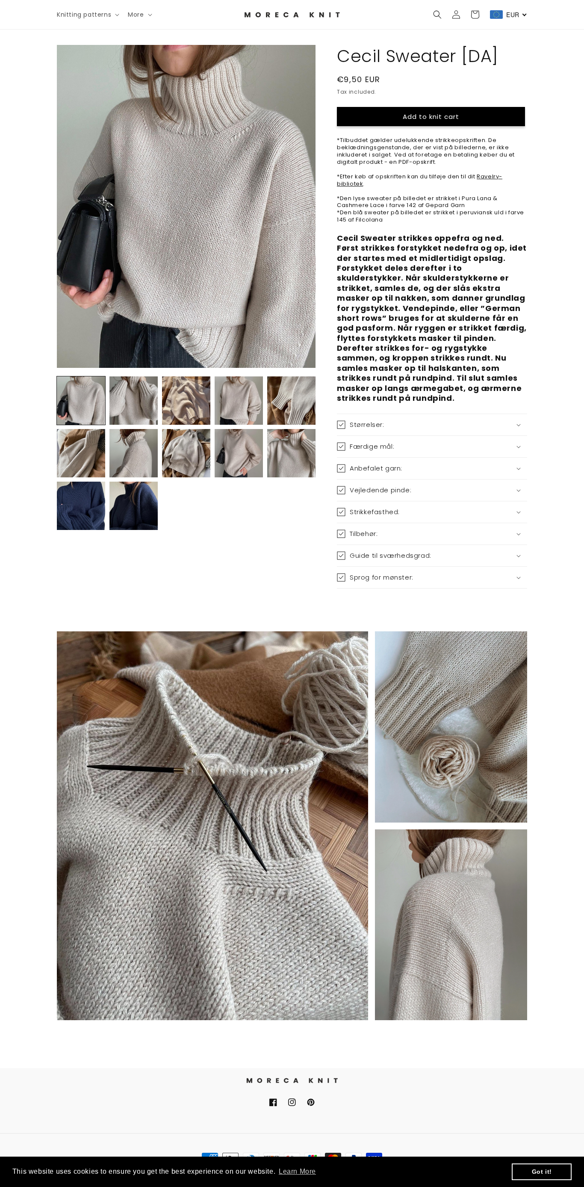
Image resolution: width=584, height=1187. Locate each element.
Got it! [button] (542, 1171)
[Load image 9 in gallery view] (239, 453)
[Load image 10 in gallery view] (291, 453)
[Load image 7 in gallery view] (133, 453)
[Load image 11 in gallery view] (81, 506)
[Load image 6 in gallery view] (81, 453)
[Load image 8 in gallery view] (186, 453)
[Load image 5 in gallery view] (291, 400)
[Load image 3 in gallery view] (186, 400)
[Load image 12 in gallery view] (133, 506)
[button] (87, 15)
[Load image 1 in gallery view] (81, 400)
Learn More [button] (297, 1171)
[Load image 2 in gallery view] (133, 400)
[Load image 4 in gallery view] (239, 400)
